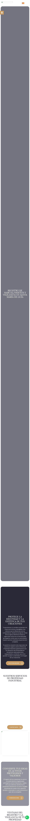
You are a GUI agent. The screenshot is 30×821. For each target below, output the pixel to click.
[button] (2, 13)
